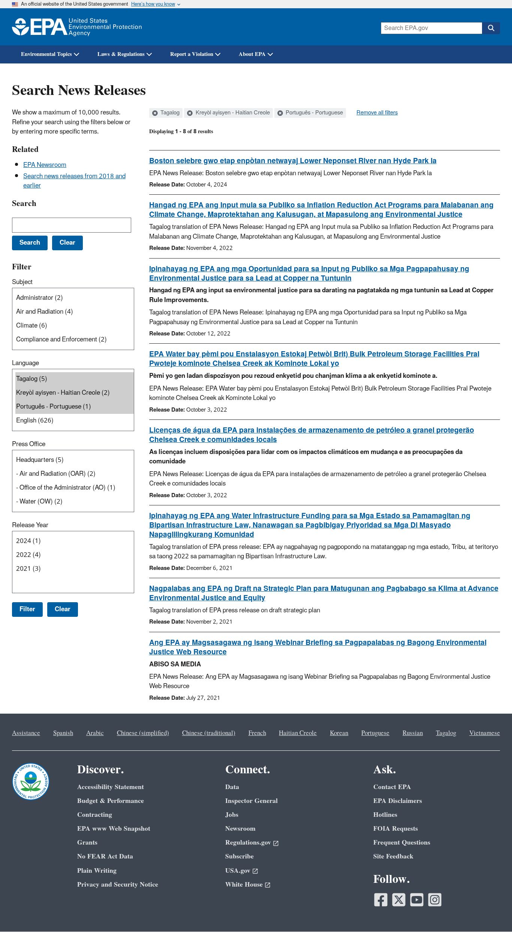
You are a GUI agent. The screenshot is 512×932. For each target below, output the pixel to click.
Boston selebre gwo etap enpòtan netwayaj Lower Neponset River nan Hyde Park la (293, 160)
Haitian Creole (298, 733)
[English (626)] (74, 421)
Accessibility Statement (110, 787)
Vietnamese (484, 733)
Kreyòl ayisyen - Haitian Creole (232, 113)
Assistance (26, 733)
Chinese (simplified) (143, 733)
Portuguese (375, 733)
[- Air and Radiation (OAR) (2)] (74, 474)
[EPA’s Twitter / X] (398, 899)
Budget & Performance (110, 801)
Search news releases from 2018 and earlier (74, 181)
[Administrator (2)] (74, 298)
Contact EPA (392, 787)
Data (232, 787)
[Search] (491, 28)
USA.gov (237, 871)
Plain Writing (97, 871)
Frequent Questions (401, 842)
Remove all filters (377, 113)
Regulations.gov (248, 842)
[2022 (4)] (74, 555)
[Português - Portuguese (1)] (74, 407)
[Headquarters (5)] (74, 460)
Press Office (28, 444)
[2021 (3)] (74, 569)
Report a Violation (191, 54)
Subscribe (239, 856)
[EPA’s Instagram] (434, 899)
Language (25, 363)
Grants (87, 842)
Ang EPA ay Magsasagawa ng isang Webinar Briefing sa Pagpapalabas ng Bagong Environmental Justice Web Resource (318, 647)
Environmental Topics (46, 54)
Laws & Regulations (121, 54)
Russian (413, 733)
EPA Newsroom (44, 165)
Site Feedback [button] (393, 856)
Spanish (63, 733)
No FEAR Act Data (105, 856)
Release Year (30, 525)
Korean (339, 733)
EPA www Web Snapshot (113, 829)
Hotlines (385, 815)
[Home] (76, 27)
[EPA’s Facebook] (380, 899)
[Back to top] (491, 911)
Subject (22, 282)
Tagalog (169, 113)
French (257, 733)
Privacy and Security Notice (117, 884)
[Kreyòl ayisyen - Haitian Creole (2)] (74, 393)
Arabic (95, 733)
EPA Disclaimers (397, 801)
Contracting (94, 815)
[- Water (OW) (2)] (74, 502)
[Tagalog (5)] (74, 379)
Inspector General (251, 801)
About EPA (252, 54)
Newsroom (240, 829)
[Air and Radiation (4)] (74, 312)
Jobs (231, 815)
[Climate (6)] (74, 326)
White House (244, 884)
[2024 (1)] (74, 541)
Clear (62, 609)
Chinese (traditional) (208, 733)
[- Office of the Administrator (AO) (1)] (74, 488)
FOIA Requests (395, 829)
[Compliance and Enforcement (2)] (74, 340)
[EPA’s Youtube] (416, 899)
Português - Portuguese (313, 113)
